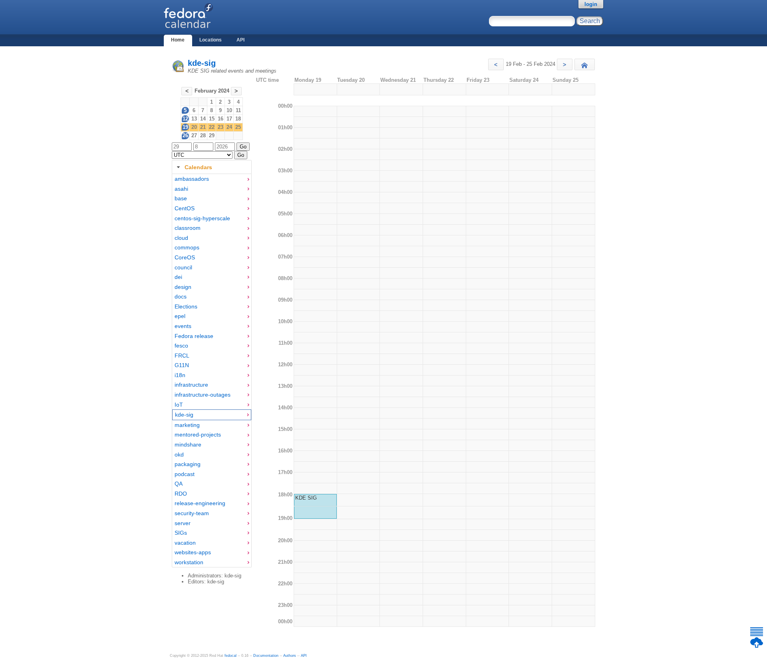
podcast (185, 474)
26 (185, 135)
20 (194, 127)
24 (229, 127)
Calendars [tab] (198, 167)
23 (220, 127)
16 (220, 119)
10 (229, 110)
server (183, 523)
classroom (188, 228)
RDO (181, 493)
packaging (188, 464)
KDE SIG (306, 498)
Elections (186, 306)
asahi (181, 189)
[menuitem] (211, 179)
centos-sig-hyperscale (202, 218)
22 (212, 127)
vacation (185, 542)
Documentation (265, 656)
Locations (210, 40)
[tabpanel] (212, 370)
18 (238, 119)
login (590, 4)
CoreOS (185, 257)
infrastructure (191, 384)
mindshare (188, 444)
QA (179, 483)
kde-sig (202, 63)
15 (212, 119)
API (240, 40)
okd (179, 454)
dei (178, 277)
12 (185, 119)
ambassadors (192, 179)
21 (203, 127)
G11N (182, 365)
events (183, 326)
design (183, 287)
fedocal (230, 656)
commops (187, 247)
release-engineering (200, 503)
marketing (187, 425)
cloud (181, 238)
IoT (179, 404)
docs (181, 296)
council (183, 267)
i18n (180, 375)
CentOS (185, 208)
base (181, 198)
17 (229, 119)
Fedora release (194, 336)
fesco (181, 345)
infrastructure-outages (202, 394)
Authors (289, 656)
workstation (189, 562)
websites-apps (193, 552)
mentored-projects (198, 434)
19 (185, 127)
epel (180, 316)
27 (194, 135)
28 (203, 135)
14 (203, 119)
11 (238, 110)
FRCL (182, 355)
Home (178, 40)
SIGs (181, 533)
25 (238, 127)
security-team (192, 513)
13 (194, 119)
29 (212, 135)
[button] (496, 64)
